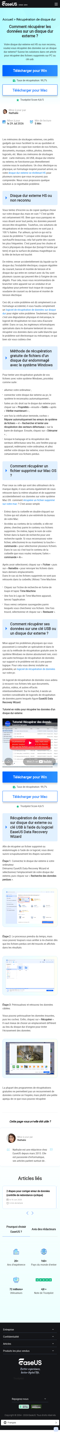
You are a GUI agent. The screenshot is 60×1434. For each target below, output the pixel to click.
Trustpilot (18, 1378)
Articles (7, 1343)
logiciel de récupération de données (36, 669)
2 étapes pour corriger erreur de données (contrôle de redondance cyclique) (28, 1193)
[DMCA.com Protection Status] (36, 1406)
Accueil (7, 19)
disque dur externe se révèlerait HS (27, 172)
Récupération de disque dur (36, 19)
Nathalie (13, 113)
